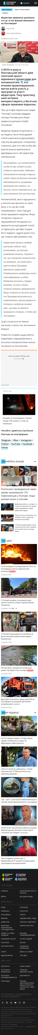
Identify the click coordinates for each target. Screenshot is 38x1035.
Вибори (4, 918)
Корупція (24, 907)
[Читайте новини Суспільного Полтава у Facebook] (2, 1002)
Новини (4, 891)
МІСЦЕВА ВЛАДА (26, 897)
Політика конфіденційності (9, 977)
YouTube (15, 443)
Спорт (3, 952)
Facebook (27, 443)
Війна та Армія (26, 952)
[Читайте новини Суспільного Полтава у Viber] (19, 1002)
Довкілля (5, 922)
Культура (24, 911)
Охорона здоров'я (28, 922)
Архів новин (25, 966)
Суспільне (13, 1024)
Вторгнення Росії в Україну (28, 892)
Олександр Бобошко (13, 33)
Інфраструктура (26, 926)
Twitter (5, 443)
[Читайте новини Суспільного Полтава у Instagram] (11, 1002)
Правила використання (26, 971)
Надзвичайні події (28, 918)
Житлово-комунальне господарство (7, 928)
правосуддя (23, 79)
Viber (16, 440)
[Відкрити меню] (36, 3)
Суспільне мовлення (5, 971)
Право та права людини (22, 9)
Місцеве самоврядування (27, 934)
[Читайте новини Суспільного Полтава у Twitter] (7, 1002)
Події (3, 907)
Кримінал (5, 13)
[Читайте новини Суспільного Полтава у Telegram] (24, 1002)
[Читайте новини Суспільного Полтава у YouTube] (15, 1002)
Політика (5, 943)
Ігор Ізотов (10, 28)
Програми (5, 981)
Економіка (6, 915)
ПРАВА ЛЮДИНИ (6, 9)
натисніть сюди (31, 1026)
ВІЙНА (3, 897)
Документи (25, 976)
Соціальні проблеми (24, 947)
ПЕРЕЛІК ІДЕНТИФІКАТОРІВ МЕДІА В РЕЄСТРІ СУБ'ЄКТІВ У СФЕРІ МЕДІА (27, 985)
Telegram (6, 440)
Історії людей (26, 939)
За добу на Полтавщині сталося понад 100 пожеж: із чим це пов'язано (17, 421)
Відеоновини (7, 955)
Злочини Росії (7, 946)
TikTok (4, 447)
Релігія (23, 943)
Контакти (5, 966)
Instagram (26, 440)
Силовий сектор (8, 939)
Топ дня (23, 955)
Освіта (23, 915)
